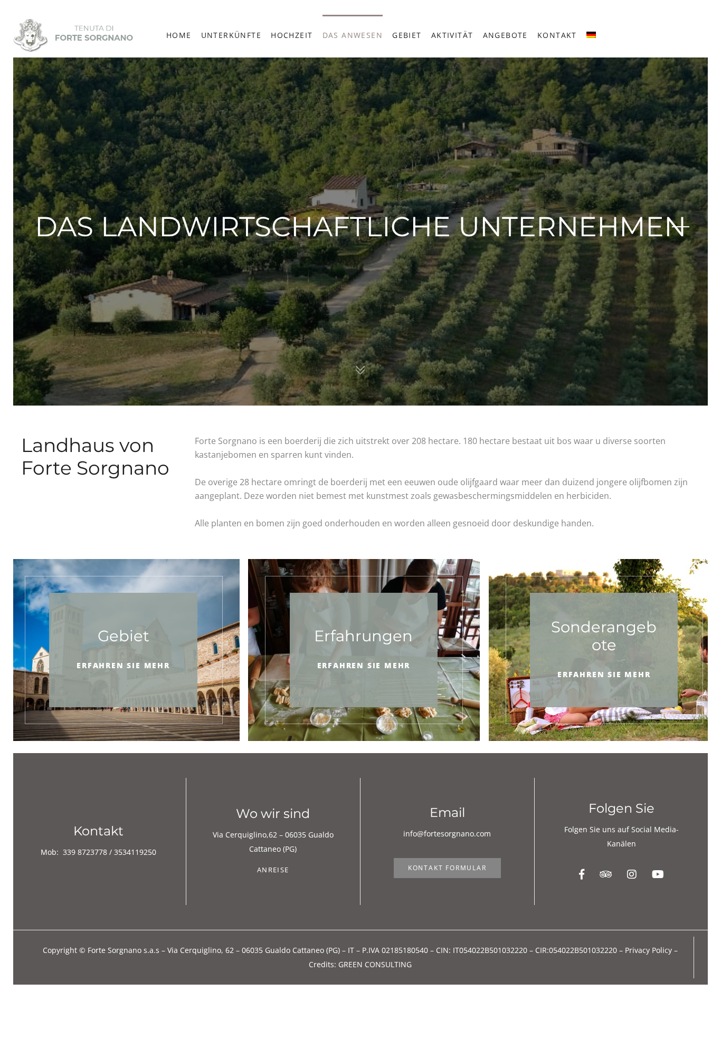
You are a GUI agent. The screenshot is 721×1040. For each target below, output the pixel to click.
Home (179, 35)
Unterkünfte (231, 35)
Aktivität (452, 35)
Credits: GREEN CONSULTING (360, 964)
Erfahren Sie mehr (123, 665)
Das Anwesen (352, 35)
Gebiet (406, 35)
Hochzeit (291, 35)
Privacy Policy (648, 950)
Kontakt (557, 35)
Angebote (505, 35)
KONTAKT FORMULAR (447, 867)
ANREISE (273, 869)
